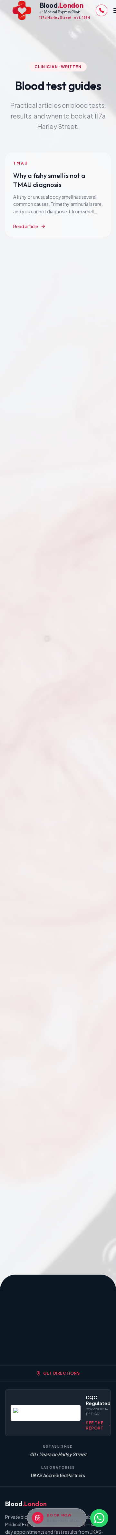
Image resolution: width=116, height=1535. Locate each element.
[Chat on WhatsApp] (99, 1518)
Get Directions (61, 1373)
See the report (94, 1425)
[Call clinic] (101, 10)
